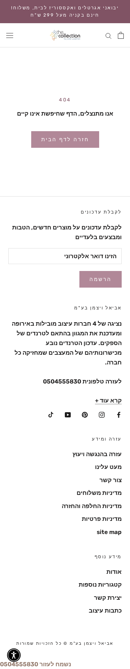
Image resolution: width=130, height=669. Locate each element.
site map (109, 531)
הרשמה (100, 279)
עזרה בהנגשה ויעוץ (97, 454)
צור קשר (110, 480)
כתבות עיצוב (105, 610)
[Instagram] (102, 414)
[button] (14, 655)
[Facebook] (119, 414)
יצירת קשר (108, 597)
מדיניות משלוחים (99, 492)
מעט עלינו (108, 466)
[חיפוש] (108, 35)
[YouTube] (68, 414)
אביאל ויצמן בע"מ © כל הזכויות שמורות (64, 643)
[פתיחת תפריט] (9, 35)
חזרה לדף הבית (65, 139)
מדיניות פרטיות (102, 518)
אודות (114, 571)
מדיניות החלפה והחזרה (92, 506)
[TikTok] (51, 414)
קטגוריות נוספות (100, 584)
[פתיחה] (121, 35)
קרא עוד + (108, 400)
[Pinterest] (85, 414)
